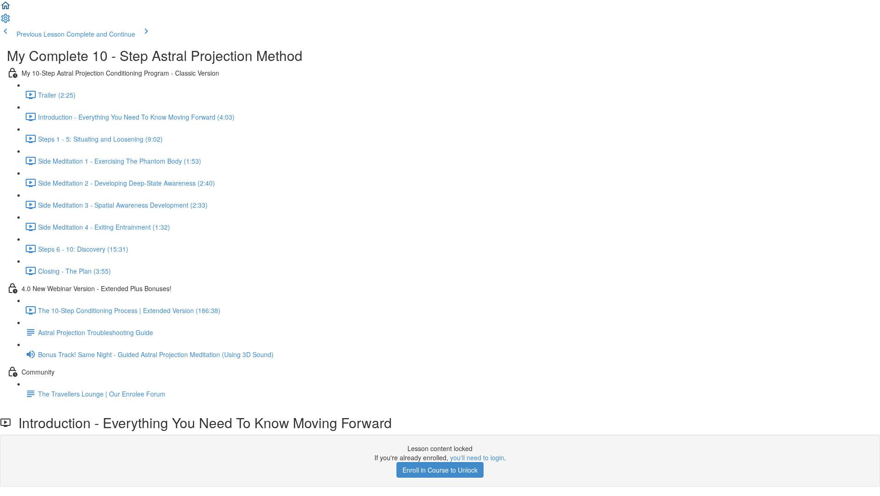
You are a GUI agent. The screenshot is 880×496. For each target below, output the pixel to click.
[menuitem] (5, 21)
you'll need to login (477, 457)
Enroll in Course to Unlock (440, 469)
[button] (5, 8)
